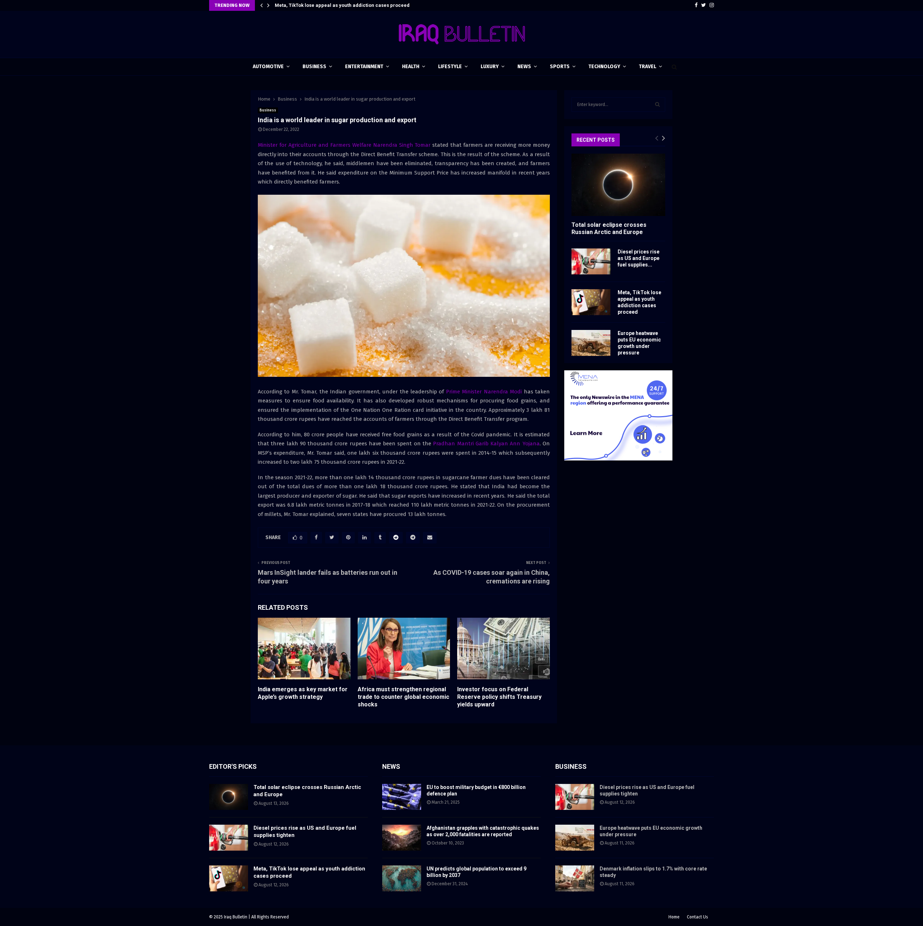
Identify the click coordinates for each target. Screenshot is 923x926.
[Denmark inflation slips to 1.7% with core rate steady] (574, 878)
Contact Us (697, 917)
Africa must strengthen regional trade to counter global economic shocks (403, 697)
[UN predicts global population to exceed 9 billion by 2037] (401, 878)
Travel (647, 66)
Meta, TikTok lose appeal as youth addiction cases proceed (342, 5)
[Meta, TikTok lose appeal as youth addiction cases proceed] (590, 302)
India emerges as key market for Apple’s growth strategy (303, 693)
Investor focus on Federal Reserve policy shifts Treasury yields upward (499, 697)
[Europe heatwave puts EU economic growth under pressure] (590, 343)
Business (314, 66)
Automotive (268, 66)
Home (674, 917)
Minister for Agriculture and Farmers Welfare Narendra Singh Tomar (344, 145)
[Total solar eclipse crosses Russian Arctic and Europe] (618, 185)
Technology (604, 66)
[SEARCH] (657, 104)
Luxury (490, 66)
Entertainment (364, 66)
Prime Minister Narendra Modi (484, 391)
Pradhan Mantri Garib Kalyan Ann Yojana (486, 443)
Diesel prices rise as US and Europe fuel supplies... (638, 258)
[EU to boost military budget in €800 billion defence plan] (401, 797)
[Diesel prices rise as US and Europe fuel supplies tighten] (590, 261)
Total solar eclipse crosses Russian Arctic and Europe (608, 228)
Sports (560, 66)
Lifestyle (450, 66)
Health (410, 66)
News (524, 66)
